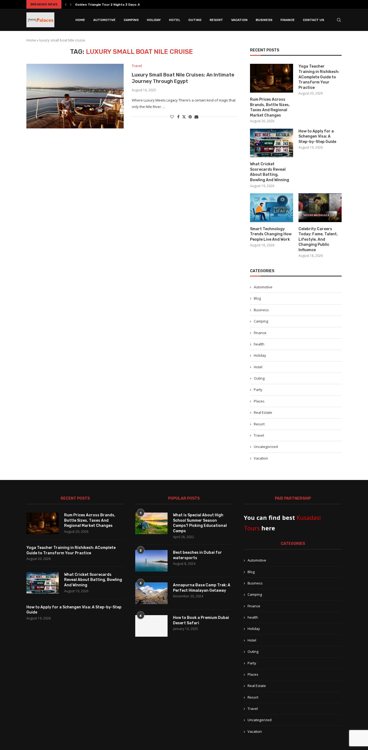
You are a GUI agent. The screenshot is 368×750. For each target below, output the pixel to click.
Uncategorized (266, 446)
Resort (216, 20)
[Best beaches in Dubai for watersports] (151, 561)
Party (258, 389)
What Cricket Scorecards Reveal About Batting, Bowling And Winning (269, 172)
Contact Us (313, 20)
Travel (259, 435)
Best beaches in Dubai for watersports (197, 555)
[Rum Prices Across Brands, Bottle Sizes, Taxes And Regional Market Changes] (271, 78)
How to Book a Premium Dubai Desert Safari (201, 620)
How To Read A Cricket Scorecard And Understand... (118, 4)
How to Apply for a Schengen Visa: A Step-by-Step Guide (317, 136)
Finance (287, 20)
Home (80, 20)
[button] (66, 4)
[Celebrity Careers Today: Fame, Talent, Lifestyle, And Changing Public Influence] (320, 207)
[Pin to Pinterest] (190, 116)
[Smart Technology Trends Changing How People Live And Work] (271, 207)
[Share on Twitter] (184, 116)
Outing (195, 20)
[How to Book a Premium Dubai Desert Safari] (151, 626)
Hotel (174, 20)
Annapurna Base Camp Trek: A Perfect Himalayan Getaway (201, 588)
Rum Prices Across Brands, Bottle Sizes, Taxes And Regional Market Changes (270, 107)
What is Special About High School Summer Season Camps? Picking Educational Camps (200, 523)
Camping (131, 20)
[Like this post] (172, 116)
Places (259, 401)
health (259, 344)
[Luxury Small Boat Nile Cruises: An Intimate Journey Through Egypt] (75, 96)
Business (264, 20)
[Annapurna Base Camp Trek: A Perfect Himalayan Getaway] (151, 593)
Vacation (239, 20)
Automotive (104, 20)
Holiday (154, 20)
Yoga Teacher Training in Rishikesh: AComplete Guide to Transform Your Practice (318, 77)
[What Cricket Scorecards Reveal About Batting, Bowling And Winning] (271, 143)
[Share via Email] (196, 116)
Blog (257, 298)
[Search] (339, 20)
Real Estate (263, 412)
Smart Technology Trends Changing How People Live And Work (270, 234)
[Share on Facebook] (178, 116)
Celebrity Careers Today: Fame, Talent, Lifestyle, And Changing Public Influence (318, 239)
